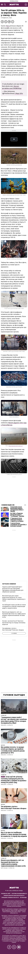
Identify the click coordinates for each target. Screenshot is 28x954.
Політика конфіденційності (19, 893)
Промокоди (23, 897)
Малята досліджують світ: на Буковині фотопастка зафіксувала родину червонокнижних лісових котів (14, 614)
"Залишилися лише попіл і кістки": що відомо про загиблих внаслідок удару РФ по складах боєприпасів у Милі (14, 720)
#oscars (16, 86)
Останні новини (9, 584)
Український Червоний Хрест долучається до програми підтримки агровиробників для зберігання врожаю (12, 589)
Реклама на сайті (5, 893)
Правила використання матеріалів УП (14, 895)
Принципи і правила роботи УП (10, 897)
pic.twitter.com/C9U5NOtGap (11, 88)
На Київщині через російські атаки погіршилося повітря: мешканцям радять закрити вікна (14, 606)
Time (7, 26)
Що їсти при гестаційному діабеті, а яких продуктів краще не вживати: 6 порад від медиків (14, 834)
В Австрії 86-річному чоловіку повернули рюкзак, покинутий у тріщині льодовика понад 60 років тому (13, 780)
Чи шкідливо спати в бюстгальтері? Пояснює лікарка (13, 629)
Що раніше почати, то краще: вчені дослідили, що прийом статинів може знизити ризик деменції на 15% (13, 750)
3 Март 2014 (19, 93)
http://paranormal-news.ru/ (16, 446)
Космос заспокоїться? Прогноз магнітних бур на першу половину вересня (13, 622)
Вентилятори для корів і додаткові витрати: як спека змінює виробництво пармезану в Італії (13, 598)
